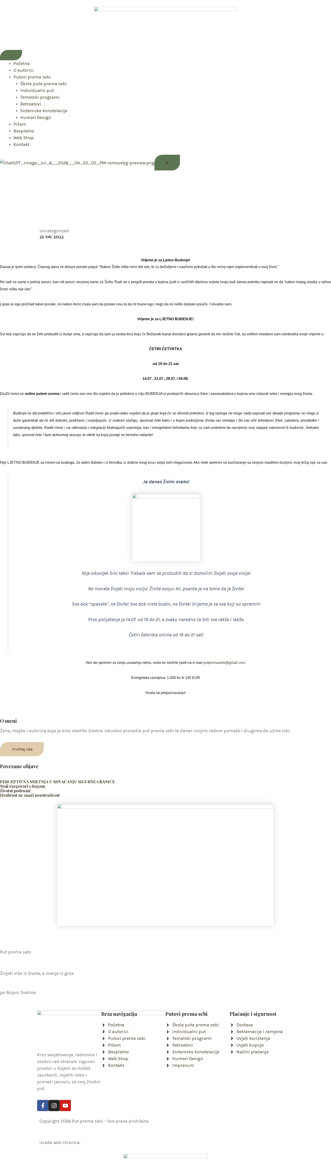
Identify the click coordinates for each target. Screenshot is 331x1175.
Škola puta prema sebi (43, 83)
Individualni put (37, 90)
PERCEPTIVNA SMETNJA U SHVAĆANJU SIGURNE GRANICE (57, 781)
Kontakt (21, 144)
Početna (22, 63)
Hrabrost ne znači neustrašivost (30, 795)
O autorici (24, 70)
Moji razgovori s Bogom (22, 786)
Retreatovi (30, 104)
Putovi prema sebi (32, 77)
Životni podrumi (15, 790)
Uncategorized (54, 230)
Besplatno (24, 131)
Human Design (35, 117)
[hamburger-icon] (11, 55)
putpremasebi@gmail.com (224, 663)
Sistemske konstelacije (43, 110)
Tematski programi (40, 97)
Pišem (20, 124)
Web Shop (24, 137)
